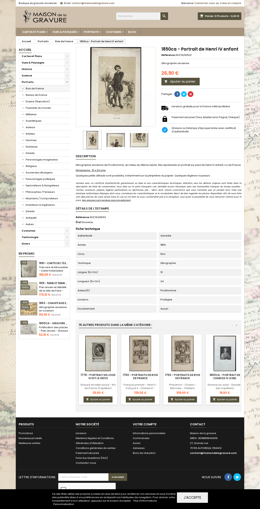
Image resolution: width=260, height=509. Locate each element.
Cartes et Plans (33, 32)
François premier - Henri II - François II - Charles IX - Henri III (140, 388)
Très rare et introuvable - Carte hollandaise (53, 268)
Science (27, 75)
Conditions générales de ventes (96, 448)
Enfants (30, 153)
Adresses (139, 448)
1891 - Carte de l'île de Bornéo (53, 263)
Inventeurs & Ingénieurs (40, 205)
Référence (168, 55)
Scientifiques (33, 121)
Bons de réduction (144, 453)
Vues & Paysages (65, 32)
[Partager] (177, 94)
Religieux (31, 166)
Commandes (141, 438)
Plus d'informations (145, 501)
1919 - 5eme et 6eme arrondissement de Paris (53, 283)
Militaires (31, 114)
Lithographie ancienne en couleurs (53, 308)
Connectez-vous (204, 3)
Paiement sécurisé (87, 453)
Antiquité (31, 218)
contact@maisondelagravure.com (93, 3)
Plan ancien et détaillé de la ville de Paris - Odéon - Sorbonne (52, 290)
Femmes (31, 140)
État (78, 222)
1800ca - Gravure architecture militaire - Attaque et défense (53, 323)
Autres (30, 224)
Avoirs (136, 443)
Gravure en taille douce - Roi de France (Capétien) (98, 386)
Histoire (27, 69)
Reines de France (36, 95)
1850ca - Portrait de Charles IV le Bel (225, 376)
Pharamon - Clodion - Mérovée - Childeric (182, 386)
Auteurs (30, 127)
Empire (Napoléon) (38, 101)
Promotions (26, 433)
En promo (26, 253)
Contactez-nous (86, 463)
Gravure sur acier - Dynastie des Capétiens (224, 386)
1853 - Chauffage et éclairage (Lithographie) (53, 303)
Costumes (113, 32)
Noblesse (31, 146)
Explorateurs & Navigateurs (42, 185)
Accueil (25, 50)
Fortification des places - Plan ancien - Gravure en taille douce (53, 331)
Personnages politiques (40, 179)
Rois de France (35, 88)
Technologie (30, 237)
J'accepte (192, 497)
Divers (26, 243)
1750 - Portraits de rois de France (140, 376)
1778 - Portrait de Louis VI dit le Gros (98, 376)
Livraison (81, 433)
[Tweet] (184, 94)
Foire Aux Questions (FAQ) (92, 458)
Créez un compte (230, 3)
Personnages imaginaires (42, 159)
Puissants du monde (38, 108)
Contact (197, 424)
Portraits (91, 32)
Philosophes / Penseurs (40, 192)
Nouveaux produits (30, 438)
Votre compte (144, 424)
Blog (132, 32)
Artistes (30, 134)
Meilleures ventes (29, 443)
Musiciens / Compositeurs (42, 198)
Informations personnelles (149, 433)
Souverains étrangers (39, 172)
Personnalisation (63, 504)
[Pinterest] (190, 94)
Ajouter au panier (180, 81)
